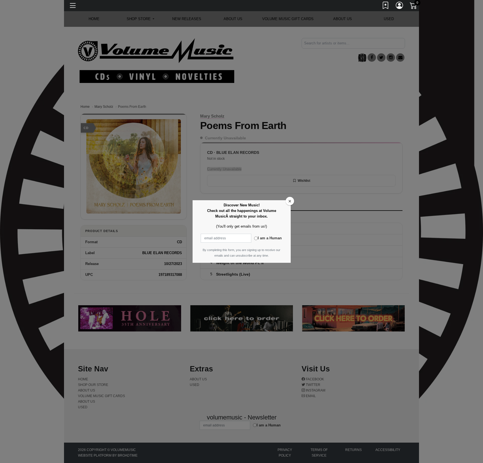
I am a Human (270, 238)
